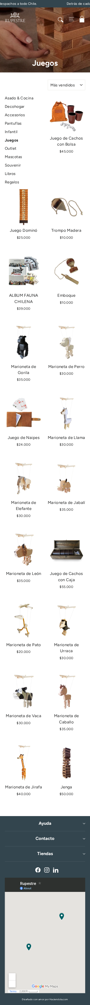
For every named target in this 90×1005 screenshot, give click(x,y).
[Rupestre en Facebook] (38, 869)
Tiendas (45, 853)
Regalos (12, 182)
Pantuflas (13, 123)
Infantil (11, 131)
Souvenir (13, 165)
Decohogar (14, 106)
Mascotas (13, 157)
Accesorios (15, 115)
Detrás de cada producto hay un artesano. (50, 4)
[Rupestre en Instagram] (46, 869)
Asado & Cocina (19, 98)
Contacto (45, 838)
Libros (10, 173)
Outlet (11, 148)
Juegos (11, 140)
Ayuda (45, 823)
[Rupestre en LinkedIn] (55, 869)
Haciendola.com (58, 999)
